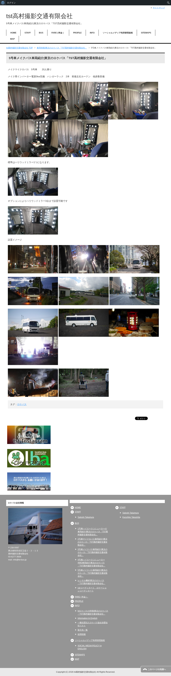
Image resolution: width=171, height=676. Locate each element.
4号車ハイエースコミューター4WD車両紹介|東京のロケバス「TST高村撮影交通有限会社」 (91, 563)
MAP (12, 39)
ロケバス (22, 404)
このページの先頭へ (157, 669)
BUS (41, 33)
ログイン (11, 2)
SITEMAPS (146, 33)
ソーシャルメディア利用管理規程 (118, 33)
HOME (13, 33)
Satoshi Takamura (86, 517)
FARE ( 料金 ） (58, 33)
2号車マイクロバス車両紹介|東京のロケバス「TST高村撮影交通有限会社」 (92, 542)
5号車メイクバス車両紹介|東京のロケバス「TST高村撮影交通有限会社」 (92, 573)
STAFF (28, 33)
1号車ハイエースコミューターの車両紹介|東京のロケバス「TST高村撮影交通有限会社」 (93, 531)
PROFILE (77, 33)
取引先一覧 (83, 630)
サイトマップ (159, 8)
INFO (92, 33)
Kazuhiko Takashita (131, 517)
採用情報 (82, 634)
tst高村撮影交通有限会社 (39, 16)
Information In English (87, 618)
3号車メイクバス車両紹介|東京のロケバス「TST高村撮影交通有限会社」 (92, 552)
